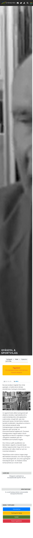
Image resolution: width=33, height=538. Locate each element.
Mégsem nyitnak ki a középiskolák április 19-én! (16, 476)
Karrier (17, 517)
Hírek (16, 381)
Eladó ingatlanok (16, 521)
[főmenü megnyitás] (31, 3)
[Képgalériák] (18, 3)
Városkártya (16, 509)
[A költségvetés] (24, 3)
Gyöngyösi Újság (16, 513)
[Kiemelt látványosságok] (21, 3)
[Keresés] (27, 3)
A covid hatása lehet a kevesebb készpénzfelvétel (16, 493)
